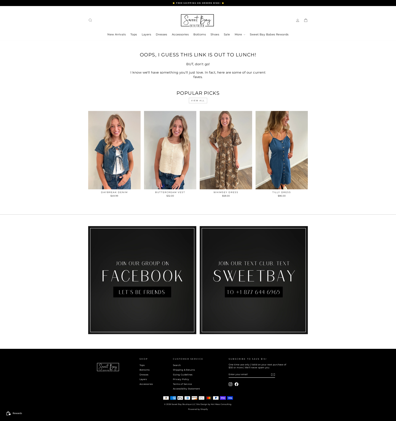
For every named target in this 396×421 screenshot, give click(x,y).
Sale (227, 34)
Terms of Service (182, 384)
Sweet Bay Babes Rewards (269, 34)
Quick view (114, 186)
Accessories (180, 34)
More (239, 34)
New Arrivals (116, 34)
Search (177, 365)
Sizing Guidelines (183, 374)
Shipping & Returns (184, 370)
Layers (146, 34)
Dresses (161, 34)
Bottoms (199, 34)
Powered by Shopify (198, 409)
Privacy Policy (181, 379)
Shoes (215, 34)
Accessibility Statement (186, 388)
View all (198, 100)
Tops (133, 34)
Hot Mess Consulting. (221, 404)
